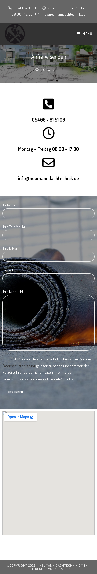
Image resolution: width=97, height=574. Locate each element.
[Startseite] (37, 70)
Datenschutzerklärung (18, 365)
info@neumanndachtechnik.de (48, 178)
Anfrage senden (52, 70)
